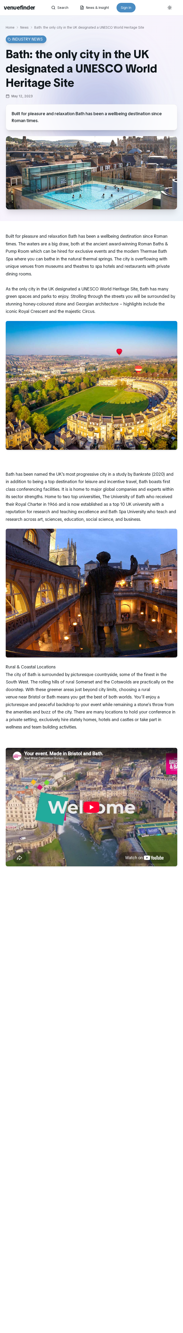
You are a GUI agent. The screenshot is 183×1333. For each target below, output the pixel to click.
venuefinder (19, 7)
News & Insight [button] (97, 7)
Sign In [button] (126, 7)
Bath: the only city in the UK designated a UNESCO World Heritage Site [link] (89, 27)
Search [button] (62, 7)
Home (10, 27)
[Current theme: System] (169, 7)
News (24, 27)
